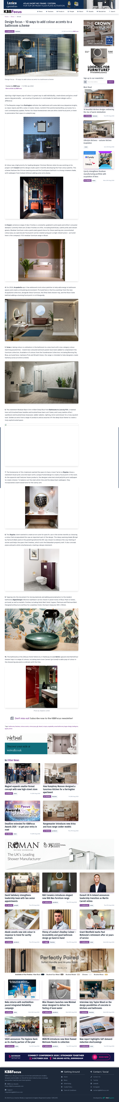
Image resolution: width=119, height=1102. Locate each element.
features (17, 31)
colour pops (32, 726)
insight (46, 942)
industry (9, 834)
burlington (75, 726)
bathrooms (10, 31)
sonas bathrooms (59, 726)
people (16, 905)
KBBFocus (75, 31)
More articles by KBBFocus (14, 88)
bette (10, 729)
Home (7, 17)
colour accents (24, 726)
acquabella (51, 726)
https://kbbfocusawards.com (14, 1086)
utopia (45, 726)
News (13, 17)
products (54, 831)
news (15, 793)
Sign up (111, 82)
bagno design (68, 726)
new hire (10, 905)
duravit (41, 726)
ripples (6, 729)
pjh (37, 726)
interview (84, 1012)
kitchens (9, 793)
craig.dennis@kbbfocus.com (14, 1092)
